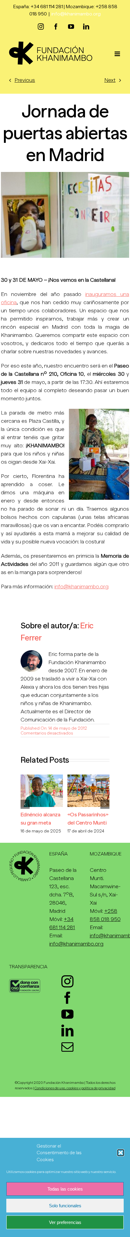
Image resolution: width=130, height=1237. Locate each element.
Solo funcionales (65, 1205)
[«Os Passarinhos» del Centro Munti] (88, 778)
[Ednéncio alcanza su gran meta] (42, 778)
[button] (121, 1153)
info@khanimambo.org (76, 14)
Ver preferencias (65, 1222)
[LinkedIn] (67, 1030)
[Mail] (67, 1047)
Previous (25, 80)
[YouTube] (67, 1014)
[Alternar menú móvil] (118, 54)
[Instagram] (67, 981)
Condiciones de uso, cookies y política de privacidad (74, 1088)
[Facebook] (67, 998)
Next (109, 80)
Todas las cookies (65, 1189)
